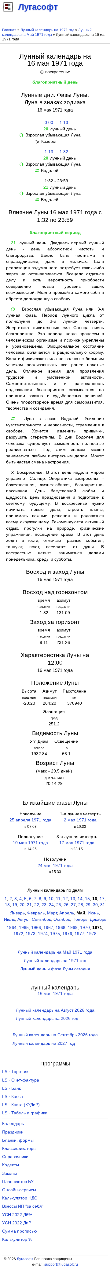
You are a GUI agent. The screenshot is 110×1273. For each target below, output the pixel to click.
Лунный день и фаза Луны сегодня (55, 969)
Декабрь (98, 919)
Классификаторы (19, 1148)
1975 (55, 933)
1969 (73, 927)
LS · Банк (11, 1088)
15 (87, 898)
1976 (67, 933)
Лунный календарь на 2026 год (47, 1018)
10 (51, 898)
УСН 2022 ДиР (16, 1223)
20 (22, 905)
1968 (60, 927)
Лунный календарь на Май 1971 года (47, 32)
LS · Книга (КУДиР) (21, 1105)
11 (58, 898)
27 (73, 905)
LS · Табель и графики (24, 1113)
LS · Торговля (16, 1071)
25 (58, 905)
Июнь (93, 913)
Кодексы (10, 1165)
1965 (24, 927)
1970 (85, 927)
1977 (79, 933)
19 (14, 905)
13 (72, 898)
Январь (17, 913)
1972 (18, 933)
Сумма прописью (19, 1231)
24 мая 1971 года (55, 865)
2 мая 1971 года (80, 820)
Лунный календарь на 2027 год (44, 1043)
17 (102, 898)
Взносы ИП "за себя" (22, 1206)
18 (7, 905)
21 (29, 905)
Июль (9, 919)
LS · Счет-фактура (20, 1080)
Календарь (13, 1123)
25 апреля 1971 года (30, 820)
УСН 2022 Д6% (17, 1215)
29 (88, 905)
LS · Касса (12, 1096)
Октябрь (61, 919)
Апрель (66, 913)
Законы (9, 1173)
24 (51, 905)
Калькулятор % (17, 1239)
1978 (92, 933)
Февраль (36, 913)
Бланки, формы (18, 1140)
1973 (30, 933)
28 (80, 905)
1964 (11, 927)
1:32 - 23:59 (55, 181)
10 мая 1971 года (30, 843)
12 (65, 898)
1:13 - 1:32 (55, 152)
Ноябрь (79, 919)
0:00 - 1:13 (55, 122)
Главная (9, 30)
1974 (43, 933)
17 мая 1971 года (76, 843)
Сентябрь (41, 919)
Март (52, 913)
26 (66, 905)
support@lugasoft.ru (61, 1264)
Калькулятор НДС (19, 1198)
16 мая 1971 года (55, 993)
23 (44, 905)
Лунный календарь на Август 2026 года (55, 1010)
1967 (48, 927)
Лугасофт (25, 1259)
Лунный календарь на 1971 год (47, 30)
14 (80, 898)
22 (36, 905)
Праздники (13, 1132)
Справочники (15, 1156)
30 (95, 905)
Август (23, 919)
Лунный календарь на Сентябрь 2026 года (55, 1035)
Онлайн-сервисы (19, 1190)
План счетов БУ (18, 1181)
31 (102, 905)
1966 (36, 927)
